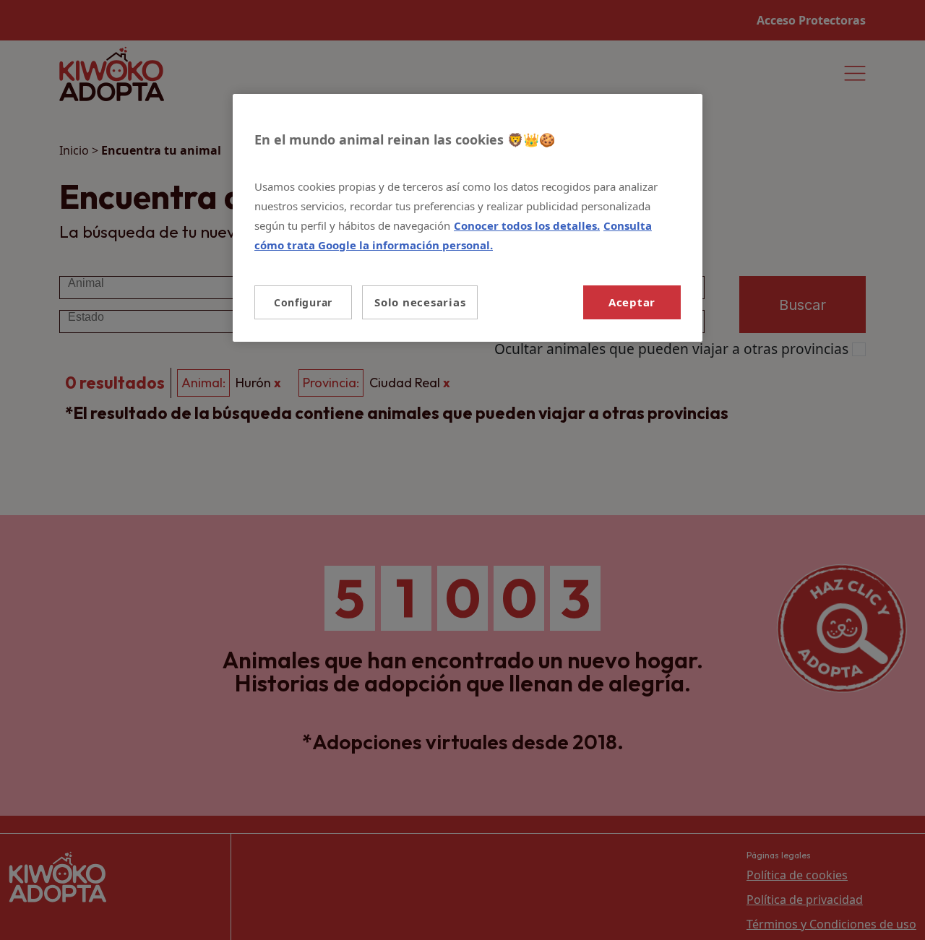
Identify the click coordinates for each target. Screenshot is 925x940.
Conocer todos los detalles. (527, 225)
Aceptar (631, 302)
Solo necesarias (419, 302)
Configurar (303, 302)
